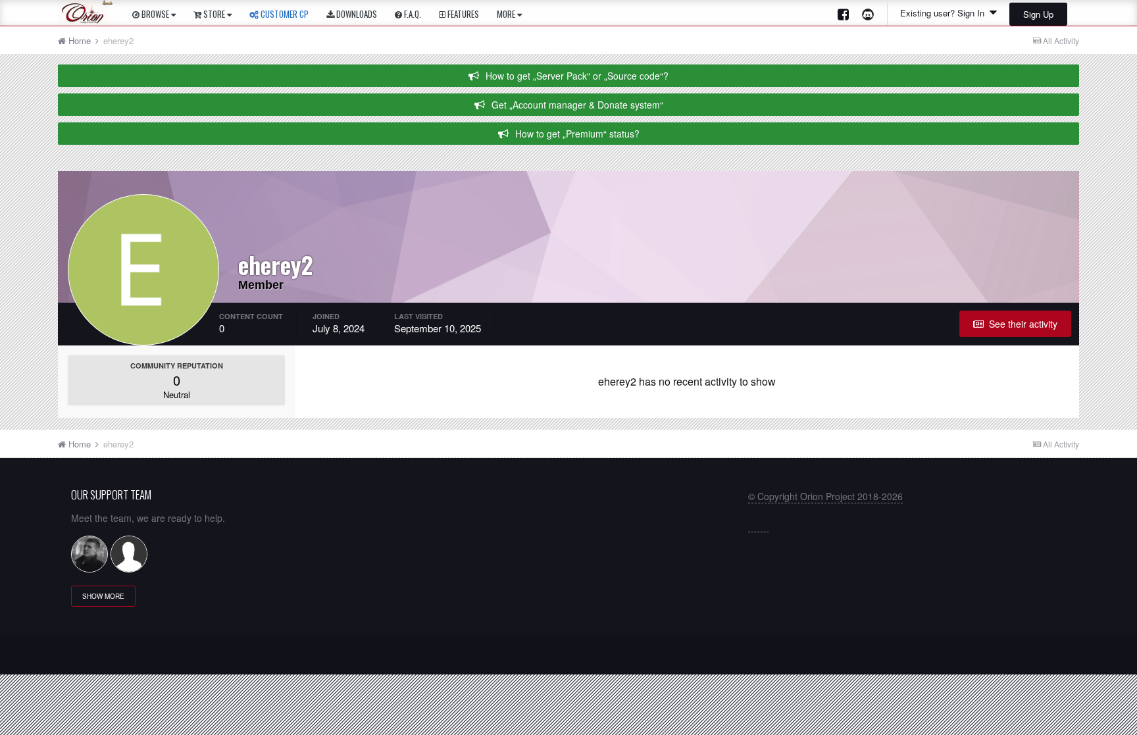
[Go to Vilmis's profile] (89, 554)
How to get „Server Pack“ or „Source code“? (577, 75)
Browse (155, 13)
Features (462, 13)
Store (214, 13)
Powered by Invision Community (568, 658)
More (506, 13)
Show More (103, 596)
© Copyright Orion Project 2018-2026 (825, 496)
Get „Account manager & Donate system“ (577, 104)
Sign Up (1038, 14)
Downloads (355, 13)
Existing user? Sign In (945, 13)
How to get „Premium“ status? (577, 133)
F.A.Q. (411, 13)
